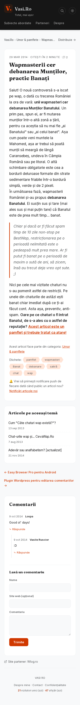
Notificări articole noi (23, 391)
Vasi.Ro (9, 39)
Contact (37, 685)
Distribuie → (67, 39)
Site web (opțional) (21, 596)
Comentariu (17, 612)
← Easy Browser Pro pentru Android (30, 472)
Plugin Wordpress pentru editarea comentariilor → (39, 483)
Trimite (18, 642)
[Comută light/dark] (72, 10)
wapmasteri (52, 359)
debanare (35, 366)
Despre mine (22, 685)
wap (30, 373)
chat (16, 373)
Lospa (29, 516)
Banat (16, 366)
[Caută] (62, 10)
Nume (13, 580)
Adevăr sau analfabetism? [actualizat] (35, 450)
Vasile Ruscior (39, 539)
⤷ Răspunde (17, 529)
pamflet (31, 359)
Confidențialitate (55, 685)
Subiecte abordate (17, 23)
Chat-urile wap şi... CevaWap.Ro (31, 436)
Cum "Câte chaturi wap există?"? (32, 423)
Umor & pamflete (27, 39)
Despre (59, 23)
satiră (53, 366)
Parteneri (42, 23)
